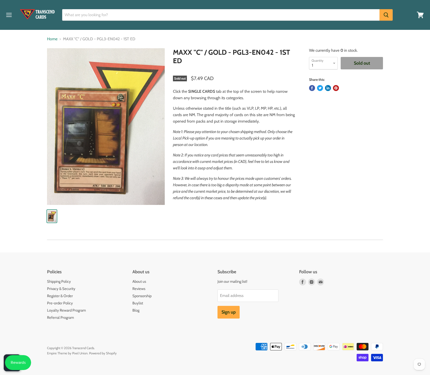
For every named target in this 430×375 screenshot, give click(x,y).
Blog (135, 310)
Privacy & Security (61, 288)
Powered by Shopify (103, 353)
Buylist (137, 303)
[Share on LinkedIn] (328, 88)
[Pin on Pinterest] (336, 88)
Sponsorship (142, 296)
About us (139, 281)
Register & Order (60, 296)
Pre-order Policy (60, 303)
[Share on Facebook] (312, 88)
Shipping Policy (59, 281)
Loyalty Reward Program (66, 310)
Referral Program (60, 317)
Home (52, 39)
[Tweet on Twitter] (320, 88)
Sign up (228, 312)
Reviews (138, 288)
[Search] (386, 15)
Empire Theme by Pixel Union (67, 353)
